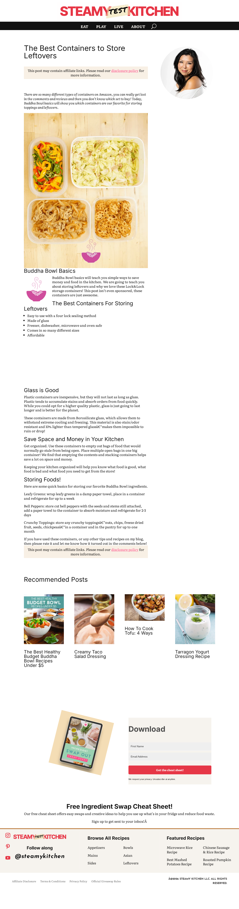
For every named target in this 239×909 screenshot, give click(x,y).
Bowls (128, 847)
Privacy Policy (78, 881)
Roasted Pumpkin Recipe (217, 861)
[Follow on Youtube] (8, 858)
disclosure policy (124, 70)
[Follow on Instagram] (8, 835)
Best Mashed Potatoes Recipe (179, 861)
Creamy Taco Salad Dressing (90, 654)
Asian (127, 855)
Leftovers (130, 862)
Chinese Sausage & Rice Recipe (216, 849)
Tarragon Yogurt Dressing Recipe (192, 654)
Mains (93, 855)
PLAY (101, 27)
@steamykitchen (40, 856)
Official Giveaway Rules (106, 881)
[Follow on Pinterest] (8, 846)
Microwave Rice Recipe (180, 849)
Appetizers (96, 847)
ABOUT (138, 27)
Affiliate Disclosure (24, 881)
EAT (84, 27)
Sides (92, 862)
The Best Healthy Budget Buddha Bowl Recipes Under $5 (42, 658)
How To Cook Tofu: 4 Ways (139, 631)
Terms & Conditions (52, 881)
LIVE (118, 27)
